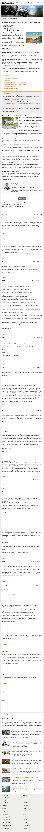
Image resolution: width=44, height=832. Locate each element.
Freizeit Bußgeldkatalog (6, 822)
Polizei (24, 108)
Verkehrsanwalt (5, 805)
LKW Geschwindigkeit (27, 811)
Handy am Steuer (26, 805)
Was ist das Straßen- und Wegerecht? (10, 78)
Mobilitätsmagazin (9, 3)
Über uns (25, 819)
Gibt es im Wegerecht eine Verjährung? (11, 88)
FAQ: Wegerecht (7, 80)
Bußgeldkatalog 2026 (11, 3)
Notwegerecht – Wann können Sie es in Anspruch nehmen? (23, 740)
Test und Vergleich (6, 830)
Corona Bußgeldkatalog (6, 828)
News (25, 816)
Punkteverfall (26, 800)
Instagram (41, 3)
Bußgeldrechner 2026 (6, 797)
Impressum (25, 828)
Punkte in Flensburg (27, 799)
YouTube (38, 3)
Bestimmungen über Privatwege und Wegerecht (13, 86)
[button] (2, 29)
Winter (31, 151)
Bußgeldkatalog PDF (6, 802)
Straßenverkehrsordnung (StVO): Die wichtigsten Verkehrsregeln (24, 777)
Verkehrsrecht (10, 18)
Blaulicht (4, 71)
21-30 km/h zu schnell (6, 810)
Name (3, 691)
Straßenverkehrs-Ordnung (15, 99)
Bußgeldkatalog (4, 18)
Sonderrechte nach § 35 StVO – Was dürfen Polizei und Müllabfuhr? (25, 750)
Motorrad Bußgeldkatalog (7, 825)
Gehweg (17, 103)
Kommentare (12, 28)
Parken (13, 155)
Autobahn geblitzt (5, 811)
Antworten (4, 239)
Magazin (25, 817)
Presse (25, 820)
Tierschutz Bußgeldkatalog (7, 820)
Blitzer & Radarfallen (27, 797)
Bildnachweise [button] (22, 198)
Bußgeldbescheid (5, 800)
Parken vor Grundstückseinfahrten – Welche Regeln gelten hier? (24, 759)
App (32, 3)
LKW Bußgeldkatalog (6, 816)
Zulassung (12, 38)
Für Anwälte (26, 822)
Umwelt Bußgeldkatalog (6, 819)
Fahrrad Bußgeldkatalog (6, 817)
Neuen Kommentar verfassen (8, 211)
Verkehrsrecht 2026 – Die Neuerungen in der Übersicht (13, 720)
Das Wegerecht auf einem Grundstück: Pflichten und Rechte (15, 82)
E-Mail (3, 696)
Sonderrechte (12, 108)
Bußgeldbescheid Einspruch (7, 799)
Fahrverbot (4, 808)
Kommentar (4, 700)
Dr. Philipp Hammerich (6, 24)
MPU (8, 808)
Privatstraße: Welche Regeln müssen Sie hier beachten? (22, 730)
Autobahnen (18, 42)
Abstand (25, 808)
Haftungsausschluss (27, 825)
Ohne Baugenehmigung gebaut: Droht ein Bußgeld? (22, 768)
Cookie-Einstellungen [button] (27, 830)
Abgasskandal (26, 802)
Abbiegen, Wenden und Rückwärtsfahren (19, 786)
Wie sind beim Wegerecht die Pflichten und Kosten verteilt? (15, 84)
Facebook (35, 3)
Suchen (28, 3)
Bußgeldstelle (26, 810)
